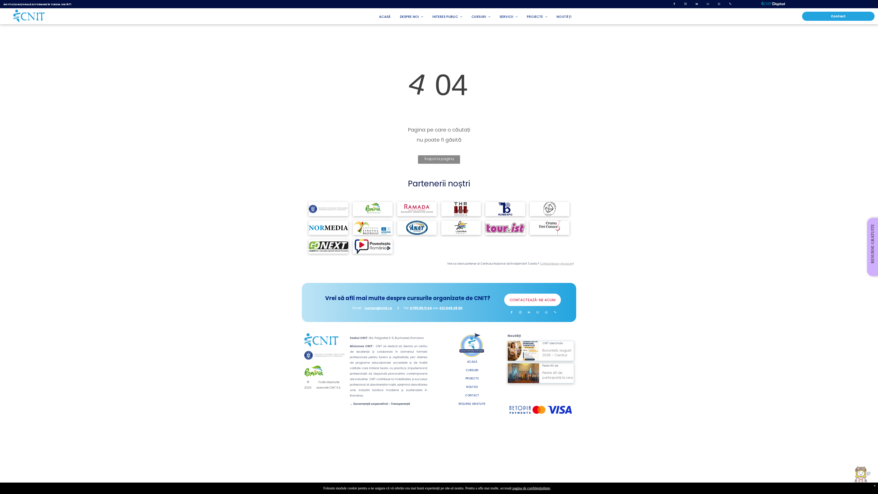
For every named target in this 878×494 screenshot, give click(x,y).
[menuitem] (385, 16)
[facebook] (674, 4)
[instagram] (685, 4)
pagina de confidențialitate (531, 488)
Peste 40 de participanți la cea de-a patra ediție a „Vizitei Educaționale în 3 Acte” (556, 365)
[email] (708, 4)
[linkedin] (697, 4)
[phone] (730, 4)
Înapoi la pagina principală (439, 160)
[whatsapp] (719, 4)
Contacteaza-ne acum (556, 264)
